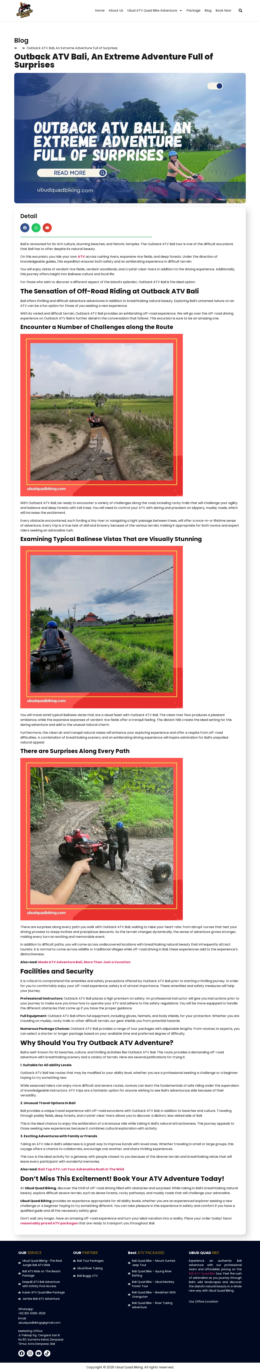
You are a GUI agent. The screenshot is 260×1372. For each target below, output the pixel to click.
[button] (240, 10)
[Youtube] (38, 1353)
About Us (116, 10)
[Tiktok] (47, 1353)
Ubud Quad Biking (129, 1367)
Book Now (223, 10)
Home (100, 10)
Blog (208, 10)
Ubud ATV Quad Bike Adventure (152, 10)
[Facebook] (21, 1353)
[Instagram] (30, 1353)
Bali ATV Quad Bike (202, 1273)
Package (193, 10)
